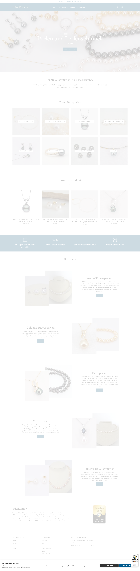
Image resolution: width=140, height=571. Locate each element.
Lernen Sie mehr (25, 567)
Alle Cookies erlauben (128, 565)
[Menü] (137, 555)
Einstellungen (109, 565)
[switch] (134, 565)
